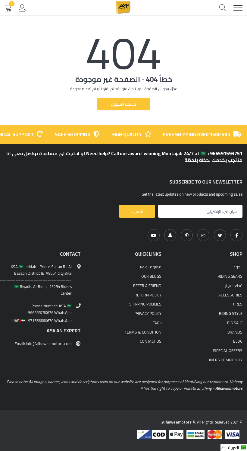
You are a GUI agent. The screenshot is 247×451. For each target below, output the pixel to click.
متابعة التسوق (123, 104)
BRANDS (234, 332)
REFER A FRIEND (147, 285)
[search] (223, 7)
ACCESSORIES (230, 295)
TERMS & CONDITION (143, 332)
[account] (22, 7)
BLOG (237, 341)
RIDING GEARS (230, 276)
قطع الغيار (233, 285)
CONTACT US (150, 341)
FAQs (157, 322)
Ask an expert (64, 330)
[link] (236, 235)
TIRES (237, 304)
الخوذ (237, 267)
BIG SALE (234, 322)
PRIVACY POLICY (148, 313)
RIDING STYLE (230, 313)
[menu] (237, 7)
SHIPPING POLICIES (145, 304)
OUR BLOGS (151, 276)
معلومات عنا (150, 267)
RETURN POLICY (148, 295)
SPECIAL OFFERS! (227, 350)
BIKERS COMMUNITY (225, 360)
